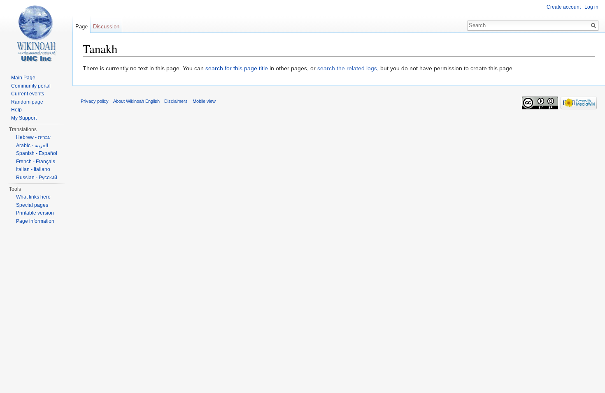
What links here (33, 197)
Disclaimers (176, 101)
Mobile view (204, 101)
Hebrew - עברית (33, 137)
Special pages (32, 205)
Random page (27, 102)
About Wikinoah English (136, 101)
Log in (591, 7)
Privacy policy (95, 101)
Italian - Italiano (33, 169)
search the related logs (347, 68)
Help (16, 110)
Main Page (23, 78)
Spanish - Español (36, 153)
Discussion (106, 26)
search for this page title (236, 68)
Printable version (35, 213)
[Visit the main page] (36, 33)
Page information (35, 221)
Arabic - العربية (32, 145)
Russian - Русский (36, 177)
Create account (564, 7)
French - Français (35, 161)
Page (81, 26)
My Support (24, 118)
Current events (27, 94)
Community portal (31, 86)
